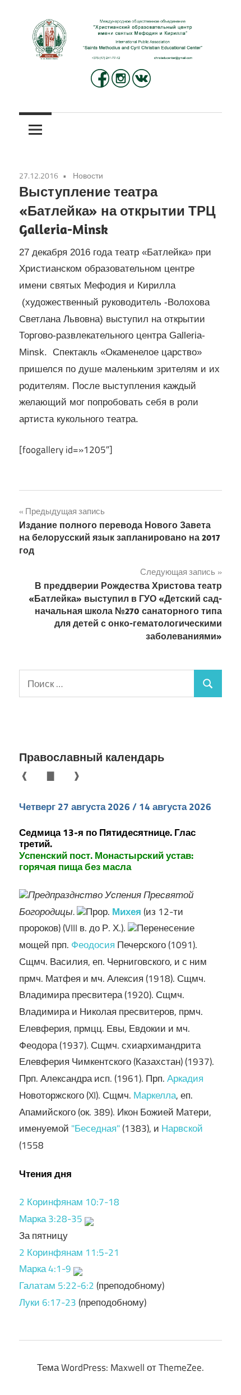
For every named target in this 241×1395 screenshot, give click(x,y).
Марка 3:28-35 (50, 1218)
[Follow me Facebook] (101, 84)
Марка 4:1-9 (45, 1268)
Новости (88, 175)
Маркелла (154, 1095)
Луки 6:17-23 (47, 1302)
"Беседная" (95, 1128)
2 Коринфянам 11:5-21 (69, 1252)
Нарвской (182, 1128)
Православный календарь (91, 757)
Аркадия (185, 1078)
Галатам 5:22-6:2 (56, 1285)
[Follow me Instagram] (122, 84)
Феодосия (93, 944)
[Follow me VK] (141, 84)
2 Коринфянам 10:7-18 (69, 1202)
